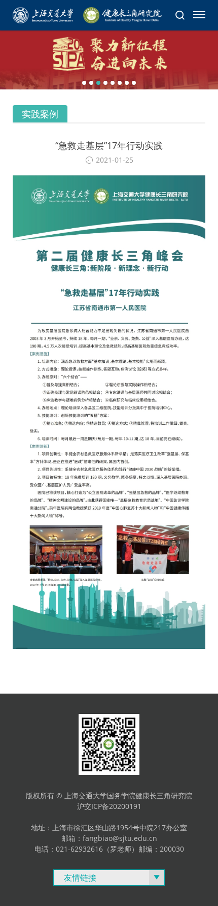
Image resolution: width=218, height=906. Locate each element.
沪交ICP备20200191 (109, 806)
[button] (84, 83)
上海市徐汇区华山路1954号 (95, 827)
